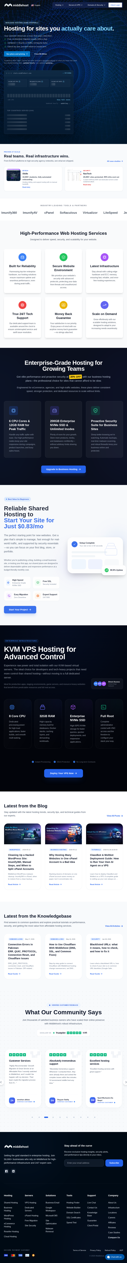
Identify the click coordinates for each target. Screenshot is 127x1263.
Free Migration (31, 1221)
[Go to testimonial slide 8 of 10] (81, 1117)
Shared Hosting (11, 1203)
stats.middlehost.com (22, 73)
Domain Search (73, 1213)
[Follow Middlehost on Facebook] (6, 1171)
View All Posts (113, 816)
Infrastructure (114, 1208)
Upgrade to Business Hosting (61, 469)
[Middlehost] (16, 4)
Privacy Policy (95, 1250)
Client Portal (92, 1226)
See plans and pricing (15, 54)
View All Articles (112, 926)
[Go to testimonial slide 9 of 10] (88, 1117)
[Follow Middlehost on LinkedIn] (13, 1171)
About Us (112, 1203)
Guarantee (92, 1221)
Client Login (115, 5)
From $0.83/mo (40, 54)
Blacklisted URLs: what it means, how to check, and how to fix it (104, 948)
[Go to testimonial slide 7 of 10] (74, 1117)
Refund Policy (110, 1250)
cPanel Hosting (31, 1216)
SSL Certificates (73, 1218)
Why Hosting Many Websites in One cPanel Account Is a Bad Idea (63, 858)
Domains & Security (95, 5)
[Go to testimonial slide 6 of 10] (67, 1117)
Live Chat (91, 1203)
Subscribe (114, 1163)
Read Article (13, 884)
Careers (111, 1218)
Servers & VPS (74, 5)
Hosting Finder (72, 1203)
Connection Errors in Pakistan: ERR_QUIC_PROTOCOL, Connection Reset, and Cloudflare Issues (22, 951)
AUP (121, 1250)
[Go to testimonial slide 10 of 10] (94, 1117)
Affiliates (112, 1223)
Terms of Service (79, 1250)
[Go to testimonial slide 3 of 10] (46, 1117)
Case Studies (114, 1232)
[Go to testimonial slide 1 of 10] (32, 1117)
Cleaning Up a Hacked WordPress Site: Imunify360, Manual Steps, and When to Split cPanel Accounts (21, 862)
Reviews (112, 1228)
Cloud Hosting (10, 1236)
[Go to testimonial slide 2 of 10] (39, 1117)
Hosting (58, 5)
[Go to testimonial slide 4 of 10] (53, 1117)
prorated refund (49, 61)
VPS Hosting (30, 1203)
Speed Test (71, 1223)
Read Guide (13, 974)
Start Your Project (18, 609)
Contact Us (92, 1208)
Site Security (30, 1226)
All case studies (114, 161)
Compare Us (114, 1237)
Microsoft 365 (51, 1216)
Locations (112, 1213)
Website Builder (73, 1208)
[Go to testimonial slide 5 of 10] (60, 1117)
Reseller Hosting (11, 1231)
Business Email (52, 1203)
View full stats (63, 100)
